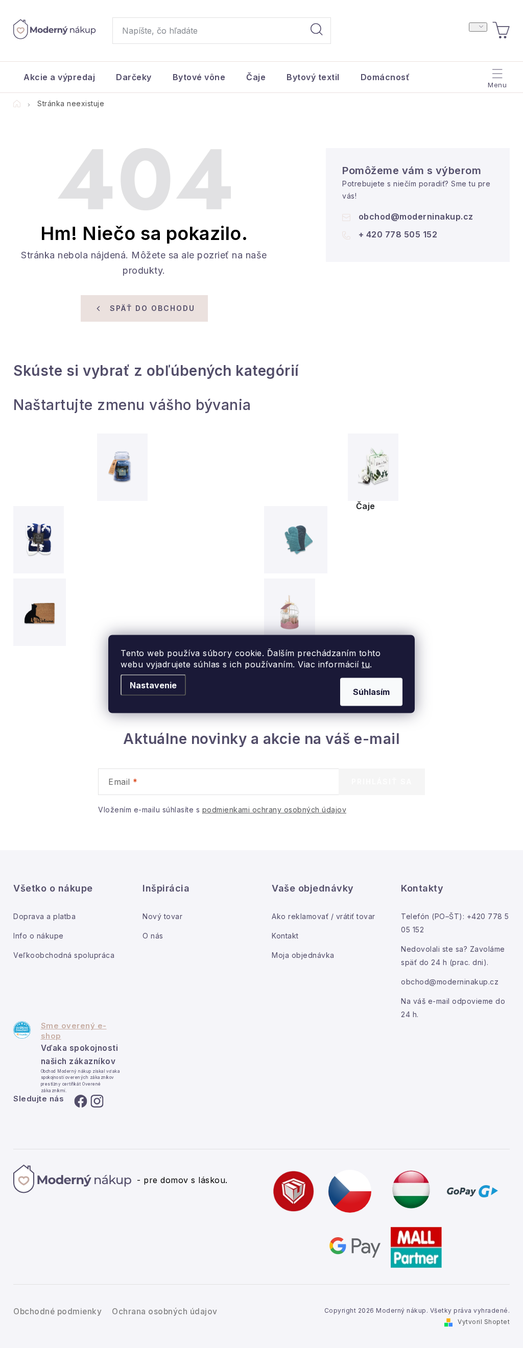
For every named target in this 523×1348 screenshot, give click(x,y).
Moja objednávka (303, 955)
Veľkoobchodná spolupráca (63, 955)
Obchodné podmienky (57, 1311)
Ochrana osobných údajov (165, 1311)
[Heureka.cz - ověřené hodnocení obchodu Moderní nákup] (22, 1030)
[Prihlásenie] (478, 27)
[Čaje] (373, 467)
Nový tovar (162, 916)
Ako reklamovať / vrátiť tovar (323, 916)
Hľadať (316, 30)
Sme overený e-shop (74, 1030)
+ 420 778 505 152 (398, 234)
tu (366, 664)
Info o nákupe (38, 935)
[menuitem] (59, 77)
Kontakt (285, 935)
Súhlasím (371, 692)
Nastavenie (153, 685)
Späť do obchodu (152, 308)
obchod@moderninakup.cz (416, 216)
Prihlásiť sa (381, 781)
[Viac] (496, 74)
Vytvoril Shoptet (484, 1322)
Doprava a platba (44, 916)
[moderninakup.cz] (349, 1190)
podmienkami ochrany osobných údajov (274, 809)
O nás (152, 935)
